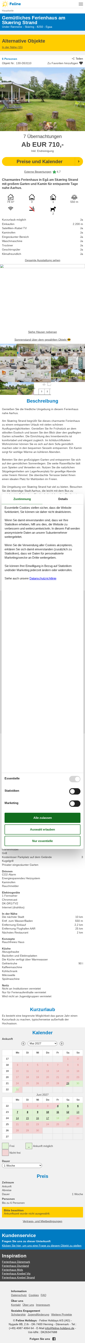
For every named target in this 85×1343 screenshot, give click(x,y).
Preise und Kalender (39, 161)
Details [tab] (63, 499)
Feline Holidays (42, 4)
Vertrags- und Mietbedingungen (42, 1221)
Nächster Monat (62, 1044)
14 (17, 1118)
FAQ (43, 1295)
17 (47, 1118)
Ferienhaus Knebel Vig (16, 1273)
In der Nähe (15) (12, 47)
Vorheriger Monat (23, 1044)
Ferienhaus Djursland (15, 1265)
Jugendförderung (38, 1314)
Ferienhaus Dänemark (16, 1261)
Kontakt (16, 1304)
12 (67, 1112)
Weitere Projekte (61, 1314)
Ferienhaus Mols (12, 1269)
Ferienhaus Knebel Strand (18, 1277)
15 (27, 1118)
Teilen (79, 58)
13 (77, 1112)
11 (58, 1112)
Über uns (28, 1304)
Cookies (34, 1295)
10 (47, 1112)
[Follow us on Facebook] (54, 1338)
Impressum (43, 1304)
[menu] (81, 4)
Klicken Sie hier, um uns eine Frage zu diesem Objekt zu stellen (41, 1245)
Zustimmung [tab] (22, 499)
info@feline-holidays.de (59, 1328)
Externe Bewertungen (37, 171)
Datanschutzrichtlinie (42, 578)
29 (67, 1083)
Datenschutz (19, 1295)
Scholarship (18, 1314)
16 (37, 1118)
